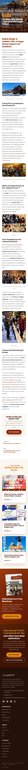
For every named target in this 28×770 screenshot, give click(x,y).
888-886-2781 (8, 695)
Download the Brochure (11, 616)
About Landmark (6, 743)
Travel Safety (5, 751)
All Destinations (6, 717)
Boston (4, 715)
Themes (4, 727)
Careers (4, 754)
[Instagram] (7, 701)
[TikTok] (14, 701)
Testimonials (5, 748)
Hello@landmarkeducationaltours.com (14, 697)
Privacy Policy (5, 767)
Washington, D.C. (6, 709)
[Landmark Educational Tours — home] (8, 3)
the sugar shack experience (14, 244)
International (5, 720)
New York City (6, 712)
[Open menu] (24, 3)
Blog (8, 13)
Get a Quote (5, 730)
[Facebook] (3, 701)
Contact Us (5, 756)
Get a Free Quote (14, 432)
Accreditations (6, 746)
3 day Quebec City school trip (11, 386)
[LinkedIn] (11, 701)
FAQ (3, 735)
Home (3, 13)
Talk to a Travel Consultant (14, 660)
